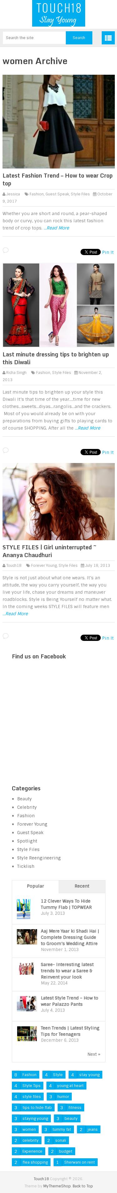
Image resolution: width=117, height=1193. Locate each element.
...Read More (56, 228)
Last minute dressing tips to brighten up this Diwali (55, 358)
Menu (108, 37)
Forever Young (44, 565)
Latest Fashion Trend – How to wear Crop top (57, 179)
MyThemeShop (57, 1186)
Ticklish (25, 866)
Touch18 (14, 565)
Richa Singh (16, 372)
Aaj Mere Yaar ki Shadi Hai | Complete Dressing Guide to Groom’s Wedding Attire (70, 937)
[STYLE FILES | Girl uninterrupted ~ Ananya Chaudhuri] (58, 501)
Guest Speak (57, 194)
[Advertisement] (58, 730)
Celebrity (27, 807)
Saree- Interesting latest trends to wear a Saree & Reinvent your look (67, 971)
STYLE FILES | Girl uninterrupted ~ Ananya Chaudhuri (49, 551)
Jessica (13, 194)
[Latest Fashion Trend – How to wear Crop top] (58, 122)
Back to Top (83, 1186)
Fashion (37, 194)
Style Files (80, 194)
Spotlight (27, 841)
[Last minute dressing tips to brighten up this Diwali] (58, 305)
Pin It (108, 252)
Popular (35, 886)
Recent (82, 886)
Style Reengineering (39, 858)
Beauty (24, 799)
